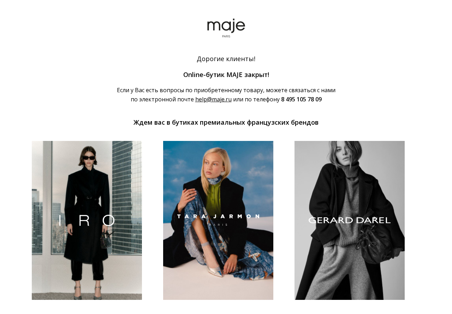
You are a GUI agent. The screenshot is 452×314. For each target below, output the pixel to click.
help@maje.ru (213, 99)
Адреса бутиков (65, 274)
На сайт (87, 258)
